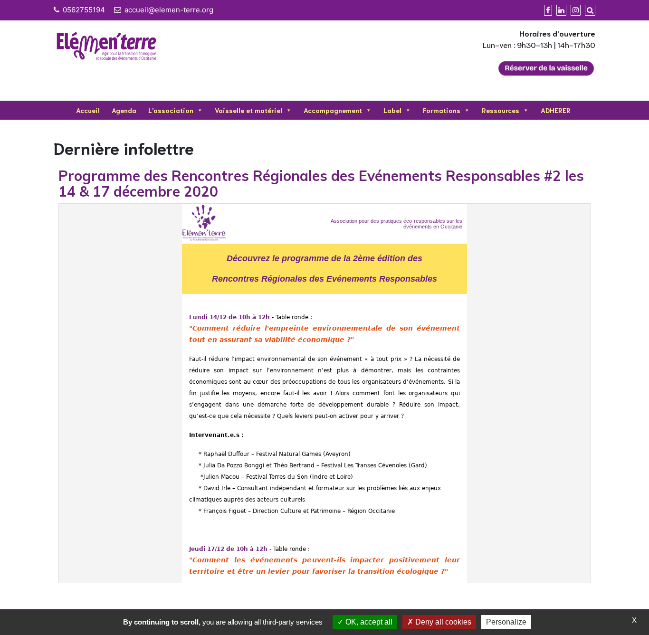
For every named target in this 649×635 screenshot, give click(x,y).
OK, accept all (368, 622)
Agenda (124, 110)
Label (392, 110)
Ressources (500, 110)
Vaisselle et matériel (248, 110)
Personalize (506, 622)
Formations (441, 110)
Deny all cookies (442, 622)
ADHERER (556, 110)
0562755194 (84, 9)
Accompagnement (333, 110)
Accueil (88, 110)
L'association (170, 110)
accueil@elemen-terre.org (168, 9)
